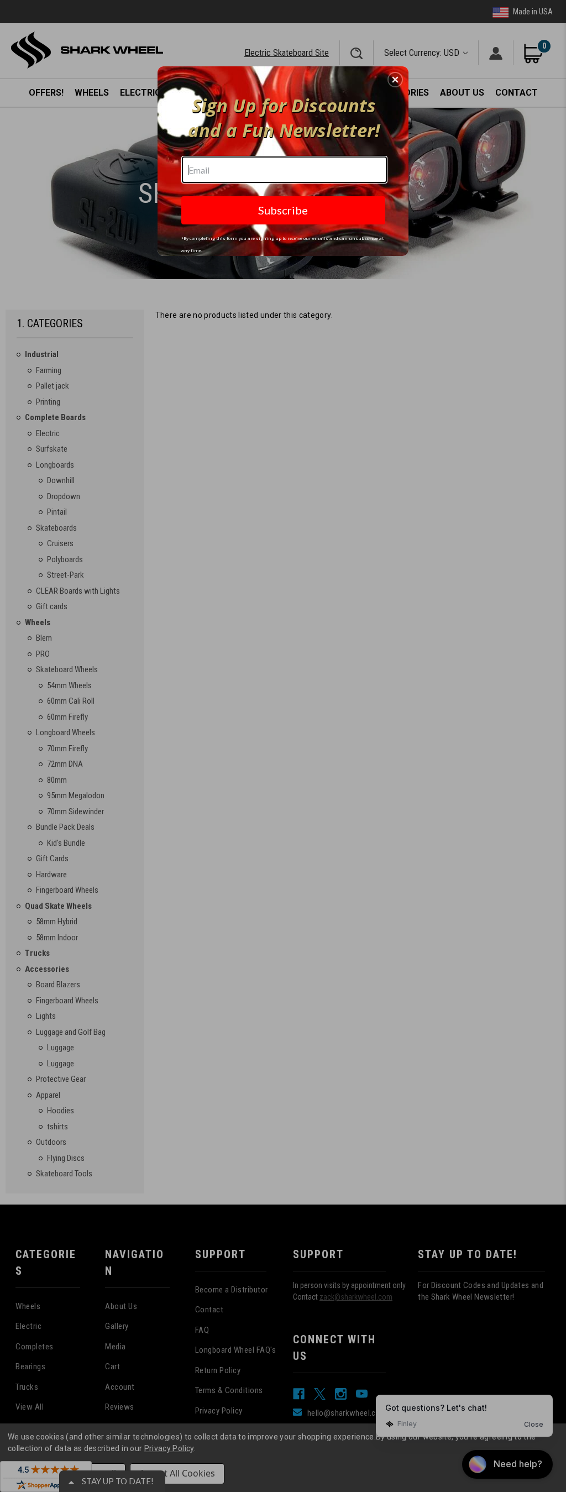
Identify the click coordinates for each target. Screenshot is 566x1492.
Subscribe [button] (283, 210)
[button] (395, 79)
